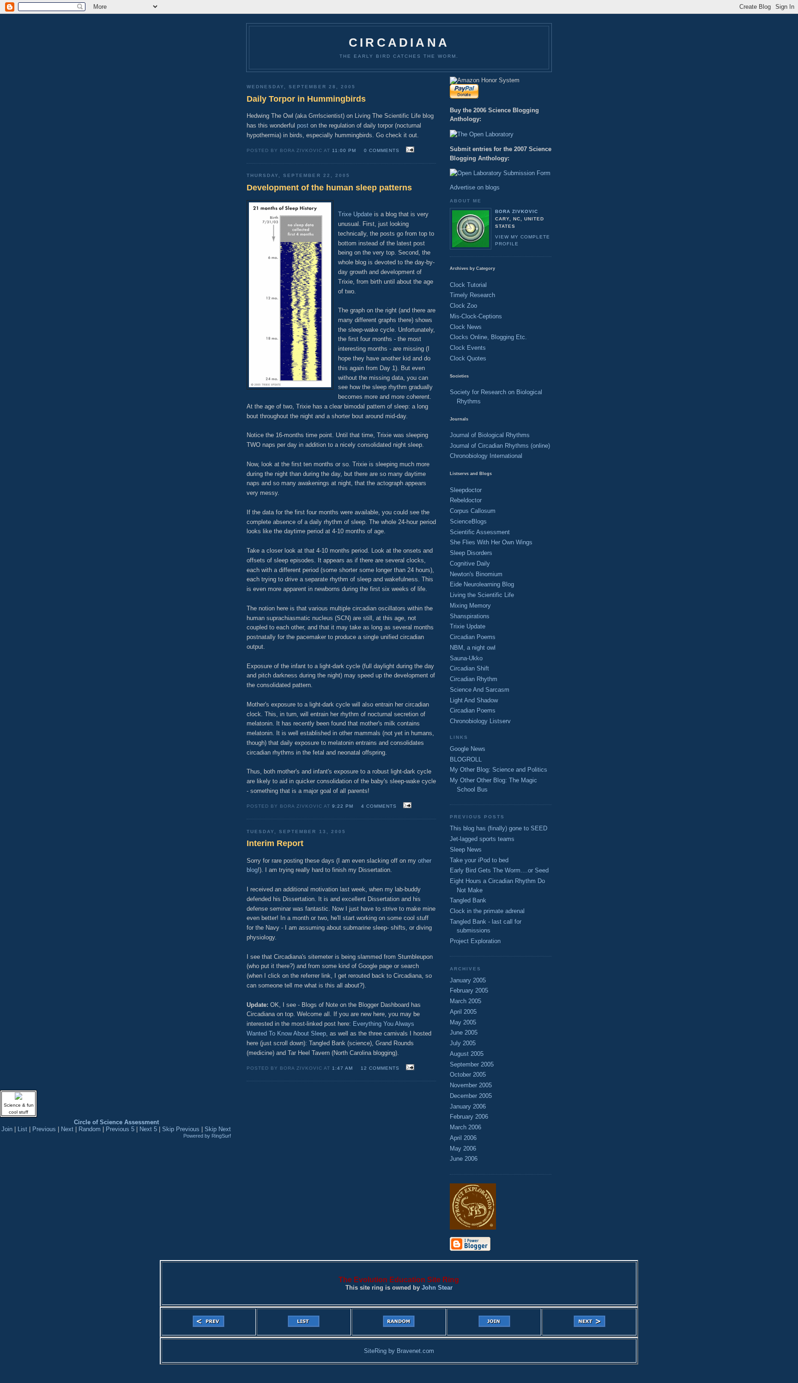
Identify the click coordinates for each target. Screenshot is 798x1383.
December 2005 (471, 1095)
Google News (467, 748)
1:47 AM (342, 1068)
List (22, 1129)
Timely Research (472, 295)
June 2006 (464, 1158)
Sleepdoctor (466, 490)
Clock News (466, 326)
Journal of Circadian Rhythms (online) (500, 445)
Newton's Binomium (476, 574)
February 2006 (469, 1116)
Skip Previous (181, 1129)
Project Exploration (475, 941)
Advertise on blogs (475, 187)
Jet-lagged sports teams (482, 838)
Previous (44, 1129)
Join (6, 1129)
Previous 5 (120, 1129)
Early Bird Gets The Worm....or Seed (499, 870)
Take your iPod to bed (479, 860)
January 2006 (468, 1106)
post (302, 125)
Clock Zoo (463, 305)
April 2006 (463, 1137)
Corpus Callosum (473, 510)
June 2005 (464, 1032)
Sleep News (466, 849)
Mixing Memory (470, 605)
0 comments (381, 150)
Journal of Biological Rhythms (490, 435)
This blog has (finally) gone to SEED (498, 828)
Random (90, 1129)
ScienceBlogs (468, 521)
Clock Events (468, 347)
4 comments (379, 806)
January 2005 (468, 980)
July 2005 (463, 1043)
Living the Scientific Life (482, 594)
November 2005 (471, 1085)
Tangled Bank (468, 900)
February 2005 (469, 990)
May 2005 (463, 1022)
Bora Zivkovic (516, 211)
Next (67, 1129)
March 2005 (465, 1001)
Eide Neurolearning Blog (482, 584)
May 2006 (463, 1148)
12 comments (380, 1068)
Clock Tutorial (468, 284)
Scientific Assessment (480, 532)
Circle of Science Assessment (116, 1122)
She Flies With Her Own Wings (491, 542)
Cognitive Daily (470, 563)
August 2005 (467, 1053)
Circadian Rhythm (473, 679)
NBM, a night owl (473, 647)
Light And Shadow (474, 700)
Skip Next (218, 1129)
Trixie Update (467, 626)
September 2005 (472, 1064)
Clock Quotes (468, 358)
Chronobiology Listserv (480, 721)
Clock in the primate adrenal (487, 911)
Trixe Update (355, 214)
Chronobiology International (486, 455)
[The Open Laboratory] (482, 134)
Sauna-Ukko (466, 658)
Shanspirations (470, 616)
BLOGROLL (466, 759)
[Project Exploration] (473, 1227)
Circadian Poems (473, 637)
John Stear (437, 1287)
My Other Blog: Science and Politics (498, 769)
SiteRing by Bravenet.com (399, 1350)
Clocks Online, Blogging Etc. (488, 337)
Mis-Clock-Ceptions (476, 316)
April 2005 (463, 1011)
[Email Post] (409, 149)
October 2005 (468, 1074)
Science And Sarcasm (479, 689)
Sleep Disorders (471, 552)
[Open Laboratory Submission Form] (500, 173)
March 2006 (465, 1127)
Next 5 (148, 1129)
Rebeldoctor (466, 500)
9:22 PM (342, 806)
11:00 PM (344, 150)
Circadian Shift (469, 668)
